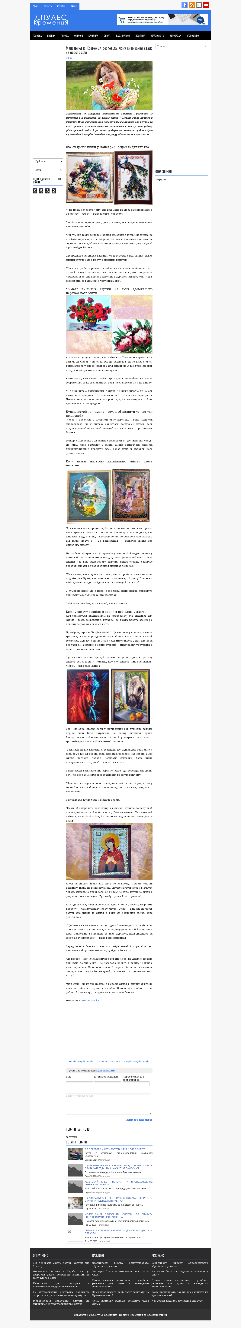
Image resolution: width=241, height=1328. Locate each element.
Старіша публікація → (138, 1061)
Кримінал (93, 35)
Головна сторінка (109, 1061)
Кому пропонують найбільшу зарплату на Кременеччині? (120, 1293)
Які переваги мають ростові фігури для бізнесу (115, 1149)
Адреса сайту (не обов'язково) (133, 1078)
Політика (140, 35)
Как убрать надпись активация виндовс (177, 1300)
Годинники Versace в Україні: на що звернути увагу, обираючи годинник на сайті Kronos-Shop (119, 1167)
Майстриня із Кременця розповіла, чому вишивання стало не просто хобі (109, 50)
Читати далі (104, 1160)
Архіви (74, 6)
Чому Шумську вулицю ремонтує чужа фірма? (120, 1302)
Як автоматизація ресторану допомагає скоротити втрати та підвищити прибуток (119, 1199)
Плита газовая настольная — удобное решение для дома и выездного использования (120, 1283)
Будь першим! (105, 1070)
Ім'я (68, 1076)
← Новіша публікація (80, 1061)
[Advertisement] (109, 1030)
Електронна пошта (106, 1076)
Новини (51, 35)
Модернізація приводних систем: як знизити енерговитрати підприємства (119, 1216)
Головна (37, 35)
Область (48, 6)
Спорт (107, 35)
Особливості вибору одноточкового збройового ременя (120, 1264)
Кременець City (89, 1000)
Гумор (35, 6)
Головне (61, 6)
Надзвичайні (123, 35)
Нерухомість (157, 35)
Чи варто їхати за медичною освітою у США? (120, 1273)
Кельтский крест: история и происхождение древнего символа (61, 1285)
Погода (65, 35)
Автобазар (175, 35)
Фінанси (78, 35)
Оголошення (193, 35)
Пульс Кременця (106, 1314)
